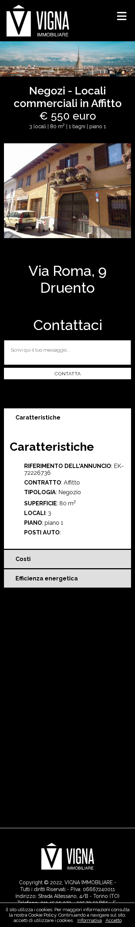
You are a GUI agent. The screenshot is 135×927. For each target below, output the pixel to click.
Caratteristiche (37, 417)
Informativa (89, 920)
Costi (23, 559)
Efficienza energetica (46, 578)
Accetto (113, 920)
